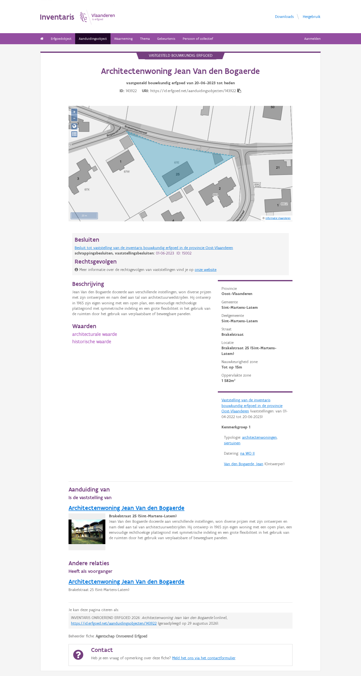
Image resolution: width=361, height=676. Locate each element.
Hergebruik (311, 16)
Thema (145, 39)
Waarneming (123, 39)
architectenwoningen (259, 437)
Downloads (284, 16)
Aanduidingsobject (93, 39)
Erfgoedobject (61, 39)
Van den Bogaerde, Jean (243, 464)
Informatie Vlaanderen (278, 218)
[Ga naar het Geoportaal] (74, 126)
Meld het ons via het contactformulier (203, 658)
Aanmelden (312, 39)
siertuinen (232, 443)
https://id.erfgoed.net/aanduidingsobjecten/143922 (114, 623)
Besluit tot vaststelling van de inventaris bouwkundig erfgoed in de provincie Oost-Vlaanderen (154, 247)
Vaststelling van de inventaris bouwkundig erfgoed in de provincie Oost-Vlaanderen (252, 405)
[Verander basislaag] (74, 134)
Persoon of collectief (198, 39)
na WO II (247, 453)
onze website (205, 269)
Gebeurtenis (166, 39)
